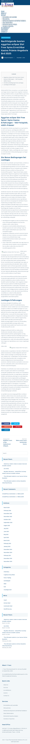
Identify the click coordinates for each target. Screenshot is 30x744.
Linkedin (6, 430)
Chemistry (6, 571)
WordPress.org (7, 609)
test (5, 586)
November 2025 (8, 516)
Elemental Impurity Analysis (10, 716)
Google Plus (7, 426)
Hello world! (20, 493)
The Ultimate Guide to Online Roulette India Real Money (14, 481)
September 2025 (8, 522)
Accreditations (7, 690)
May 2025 (6, 534)
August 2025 (7, 525)
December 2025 (8, 513)
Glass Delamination (8, 713)
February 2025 (7, 543)
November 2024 (8, 552)
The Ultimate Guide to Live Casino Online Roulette (14, 477)
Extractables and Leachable (10, 705)
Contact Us (6, 695)
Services (5, 687)
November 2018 (8, 561)
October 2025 (7, 519)
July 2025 (6, 528)
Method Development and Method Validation (15, 710)
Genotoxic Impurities (8, 718)
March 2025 (7, 540)
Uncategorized (6, 37)
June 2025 (6, 531)
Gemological (7, 580)
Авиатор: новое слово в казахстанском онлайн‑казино (14, 464)
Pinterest (18, 426)
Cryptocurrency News (9, 574)
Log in (5, 600)
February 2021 (7, 555)
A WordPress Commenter (9, 493)
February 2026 (7, 510)
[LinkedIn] (2, 4)
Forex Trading (7, 577)
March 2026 (7, 507)
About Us (5, 684)
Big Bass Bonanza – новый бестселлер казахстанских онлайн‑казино (14, 472)
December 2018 (8, 558)
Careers (5, 693)
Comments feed (8, 606)
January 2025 (7, 546)
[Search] (26, 453)
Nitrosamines (7, 708)
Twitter (16, 423)
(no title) (6, 468)
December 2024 (8, 549)
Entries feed (7, 603)
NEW (5, 583)
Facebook (6, 423)
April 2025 (6, 537)
